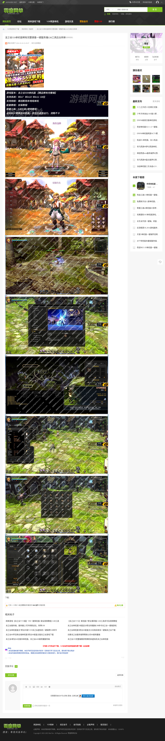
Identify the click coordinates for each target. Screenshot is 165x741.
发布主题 (11, 675)
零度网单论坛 (4, 29)
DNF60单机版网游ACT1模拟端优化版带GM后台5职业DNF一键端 (148, 133)
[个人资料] (146, 41)
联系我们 (104, 725)
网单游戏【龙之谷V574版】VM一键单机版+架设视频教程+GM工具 (32, 621)
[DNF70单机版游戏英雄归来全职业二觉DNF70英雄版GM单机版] (137, 79)
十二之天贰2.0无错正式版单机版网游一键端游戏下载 (148, 107)
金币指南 (77, 725)
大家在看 (31, 2)
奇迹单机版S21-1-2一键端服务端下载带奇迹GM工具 (148, 127)
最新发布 (22, 2)
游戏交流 (69, 21)
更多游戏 (156, 101)
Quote (41, 687)
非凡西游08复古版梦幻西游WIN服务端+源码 (148, 160)
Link (37, 687)
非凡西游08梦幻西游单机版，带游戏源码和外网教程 (148, 147)
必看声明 (90, 725)
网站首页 (7, 21)
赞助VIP (98, 21)
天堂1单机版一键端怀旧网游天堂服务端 (148, 234)
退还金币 (63, 725)
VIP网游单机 (53, 21)
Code (45, 687)
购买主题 (120, 605)
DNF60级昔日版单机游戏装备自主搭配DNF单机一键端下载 (148, 120)
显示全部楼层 (36, 43)
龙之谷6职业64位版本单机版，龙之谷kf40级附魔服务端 (28, 639)
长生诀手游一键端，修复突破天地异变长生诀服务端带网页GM (148, 221)
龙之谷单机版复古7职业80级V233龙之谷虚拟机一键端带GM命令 (31, 630)
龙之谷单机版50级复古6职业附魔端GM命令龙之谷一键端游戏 (92, 626)
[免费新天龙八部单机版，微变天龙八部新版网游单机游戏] (146, 79)
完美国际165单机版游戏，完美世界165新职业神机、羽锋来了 (148, 215)
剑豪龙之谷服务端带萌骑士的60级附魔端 (84, 635)
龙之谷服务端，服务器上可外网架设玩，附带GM (25, 626)
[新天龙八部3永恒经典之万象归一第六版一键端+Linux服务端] (156, 88)
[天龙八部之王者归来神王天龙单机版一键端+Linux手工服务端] (146, 88)
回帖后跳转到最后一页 (42, 706)
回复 (9, 658)
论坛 (19, 21)
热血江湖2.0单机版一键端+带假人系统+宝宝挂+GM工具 (148, 195)
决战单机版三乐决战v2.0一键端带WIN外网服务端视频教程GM (148, 166)
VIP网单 (50, 725)
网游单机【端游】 (28, 29)
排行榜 (112, 21)
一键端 (122, 14)
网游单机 (115, 14)
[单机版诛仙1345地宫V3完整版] (137, 88)
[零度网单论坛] (13, 14)
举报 (122, 657)
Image (34, 687)
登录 (69, 696)
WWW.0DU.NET (11, 2)
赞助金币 (84, 21)
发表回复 (27, 706)
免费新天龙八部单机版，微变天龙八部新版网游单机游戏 (148, 201)
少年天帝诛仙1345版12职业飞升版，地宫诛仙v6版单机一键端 (148, 114)
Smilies (49, 687)
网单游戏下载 (34, 21)
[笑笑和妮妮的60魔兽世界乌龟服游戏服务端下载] (156, 79)
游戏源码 (128, 14)
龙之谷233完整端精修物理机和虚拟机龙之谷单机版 (88, 639)
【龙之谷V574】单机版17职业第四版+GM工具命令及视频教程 (92, 621)
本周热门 (40, 2)
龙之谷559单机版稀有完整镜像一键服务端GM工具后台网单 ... (58, 29)
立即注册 (75, 696)
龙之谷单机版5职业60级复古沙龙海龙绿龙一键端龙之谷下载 (92, 630)
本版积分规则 (117, 705)
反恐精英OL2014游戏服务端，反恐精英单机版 (148, 228)
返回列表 (120, 675)
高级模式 (118, 686)
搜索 (107, 9)
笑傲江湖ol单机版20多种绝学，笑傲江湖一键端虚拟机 (148, 208)
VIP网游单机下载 (13, 29)
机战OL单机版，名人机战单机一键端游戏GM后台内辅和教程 (148, 140)
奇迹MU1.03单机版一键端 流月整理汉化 (148, 248)
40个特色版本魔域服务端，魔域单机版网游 (148, 241)
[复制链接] (69, 37)
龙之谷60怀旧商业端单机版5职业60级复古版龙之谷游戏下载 (30, 635)
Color (30, 687)
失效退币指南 (147, 2)
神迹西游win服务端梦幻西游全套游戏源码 (148, 153)
